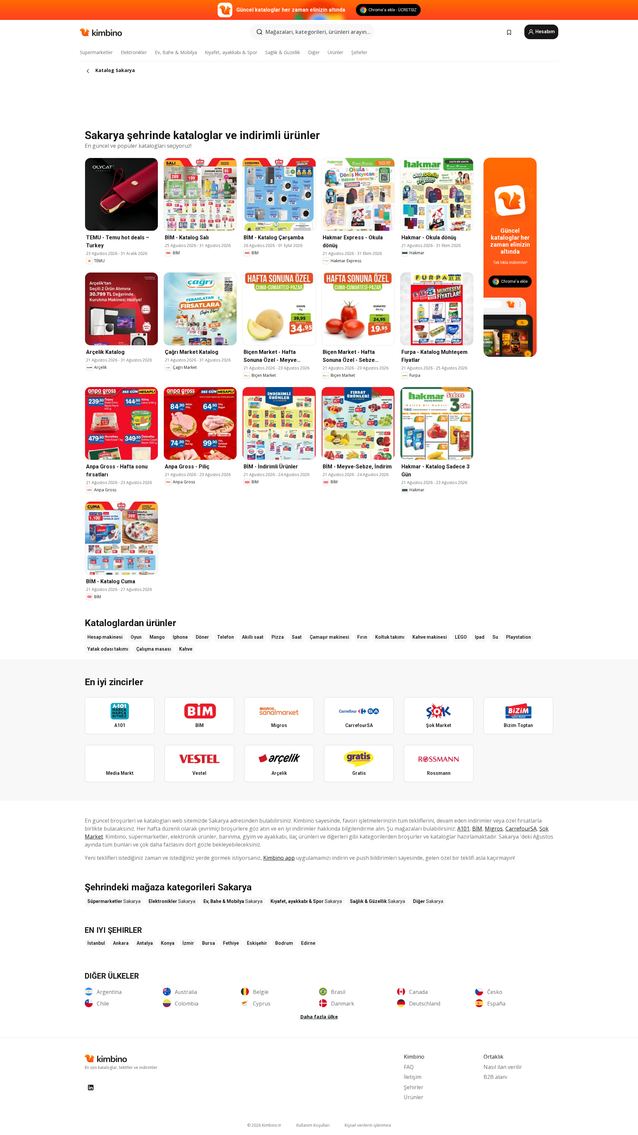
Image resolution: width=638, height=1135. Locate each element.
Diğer (314, 52)
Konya (167, 943)
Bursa (208, 943)
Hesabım (544, 31)
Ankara (121, 943)
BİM (477, 828)
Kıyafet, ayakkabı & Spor (231, 52)
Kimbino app (279, 857)
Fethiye (231, 943)
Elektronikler (134, 52)
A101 (463, 828)
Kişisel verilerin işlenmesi (368, 1125)
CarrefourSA (521, 828)
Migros (494, 828)
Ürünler (335, 52)
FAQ (409, 1067)
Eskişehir (257, 943)
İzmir (188, 943)
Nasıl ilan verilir (502, 1067)
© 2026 (264, 1125)
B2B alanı (495, 1077)
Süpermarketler (96, 52)
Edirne (308, 943)
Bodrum (284, 943)
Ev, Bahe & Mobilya (176, 52)
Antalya (145, 943)
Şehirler (359, 52)
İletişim (412, 1077)
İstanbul (96, 943)
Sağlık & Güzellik (282, 52)
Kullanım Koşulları (313, 1125)
